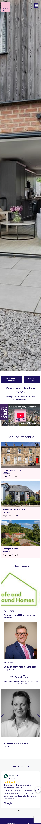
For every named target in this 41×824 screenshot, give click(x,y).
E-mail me (15, 730)
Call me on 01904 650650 (15, 723)
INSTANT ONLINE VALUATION (11, 379)
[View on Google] (6, 776)
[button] (36, 175)
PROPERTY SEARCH (31, 379)
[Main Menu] (36, 5)
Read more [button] (9, 798)
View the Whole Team (26, 682)
